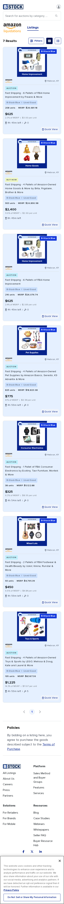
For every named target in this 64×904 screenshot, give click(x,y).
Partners (8, 795)
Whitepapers (41, 829)
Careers (8, 784)
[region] (32, 880)
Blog (36, 812)
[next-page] (39, 711)
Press (6, 790)
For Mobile (9, 824)
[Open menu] (58, 6)
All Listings (9, 773)
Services (38, 793)
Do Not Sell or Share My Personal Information (32, 897)
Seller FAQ (39, 835)
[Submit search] (56, 16)
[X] (32, 851)
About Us (8, 778)
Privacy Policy (11, 890)
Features (38, 787)
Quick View (51, 129)
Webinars (39, 824)
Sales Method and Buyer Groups (41, 778)
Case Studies (41, 818)
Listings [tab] (33, 27)
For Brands (9, 818)
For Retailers (10, 812)
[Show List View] (58, 41)
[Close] (60, 861)
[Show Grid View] (49, 41)
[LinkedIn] (40, 851)
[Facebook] (23, 851)
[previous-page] (24, 711)
